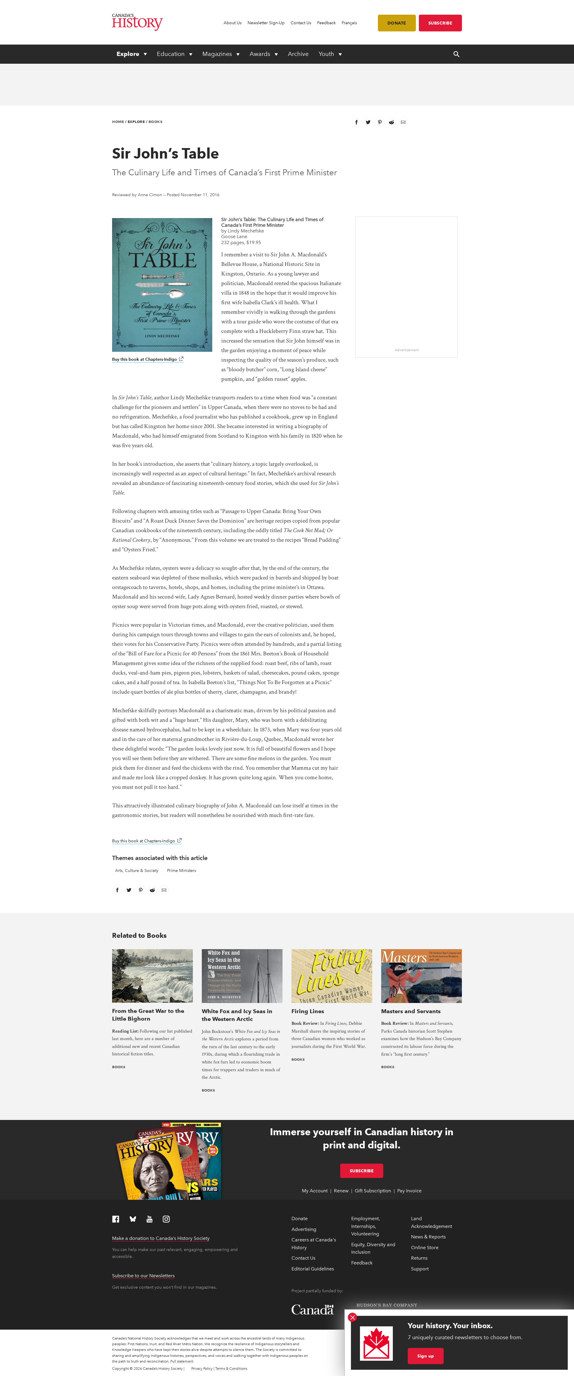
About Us (233, 22)
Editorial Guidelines (312, 1269)
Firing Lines (307, 1011)
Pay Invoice (409, 1191)
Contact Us (301, 22)
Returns (419, 1258)
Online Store (425, 1247)
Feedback (326, 22)
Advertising (303, 1229)
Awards (261, 53)
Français (349, 22)
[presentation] (152, 975)
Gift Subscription (373, 1191)
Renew (341, 1191)
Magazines (217, 53)
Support (420, 1269)
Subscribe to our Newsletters (143, 1275)
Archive (298, 53)
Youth (327, 53)
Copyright (120, 1368)
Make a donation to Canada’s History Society (161, 1238)
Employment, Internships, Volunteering (365, 1226)
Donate (396, 23)
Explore (129, 53)
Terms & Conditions (231, 1368)
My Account (315, 1191)
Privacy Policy (202, 1368)
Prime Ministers (181, 870)
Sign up (425, 1356)
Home (118, 121)
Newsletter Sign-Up (266, 22)
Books (156, 121)
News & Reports (428, 1237)
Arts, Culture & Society (136, 870)
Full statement (181, 1361)
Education (171, 53)
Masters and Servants (411, 1011)
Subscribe (440, 23)
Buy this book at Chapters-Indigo (147, 359)
